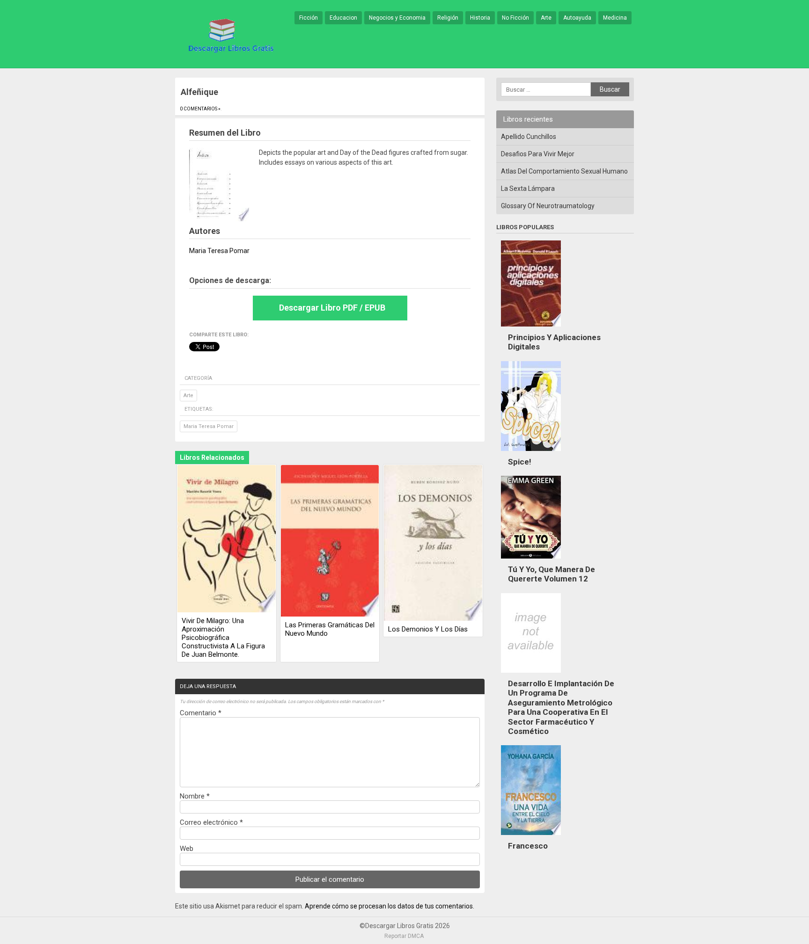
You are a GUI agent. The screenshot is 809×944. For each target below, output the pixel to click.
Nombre (195, 796)
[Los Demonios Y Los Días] (433, 544)
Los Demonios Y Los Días (428, 629)
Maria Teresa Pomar (209, 426)
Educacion (343, 18)
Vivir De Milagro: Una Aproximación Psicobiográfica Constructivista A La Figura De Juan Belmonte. (223, 638)
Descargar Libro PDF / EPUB (332, 307)
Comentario (200, 713)
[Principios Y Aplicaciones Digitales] (531, 329)
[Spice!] (531, 453)
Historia (480, 18)
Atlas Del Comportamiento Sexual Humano (564, 171)
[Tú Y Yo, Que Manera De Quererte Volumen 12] (531, 561)
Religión (447, 18)
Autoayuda (577, 18)
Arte (546, 18)
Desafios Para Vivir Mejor (537, 154)
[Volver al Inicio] (229, 34)
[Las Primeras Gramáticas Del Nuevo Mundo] (330, 541)
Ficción (308, 18)
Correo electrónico (211, 822)
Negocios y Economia (397, 18)
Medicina (615, 18)
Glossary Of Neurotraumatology (548, 206)
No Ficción (515, 18)
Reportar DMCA (404, 936)
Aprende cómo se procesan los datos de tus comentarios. (389, 906)
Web (186, 848)
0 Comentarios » (200, 108)
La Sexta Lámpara (528, 188)
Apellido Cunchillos (528, 136)
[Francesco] (531, 837)
